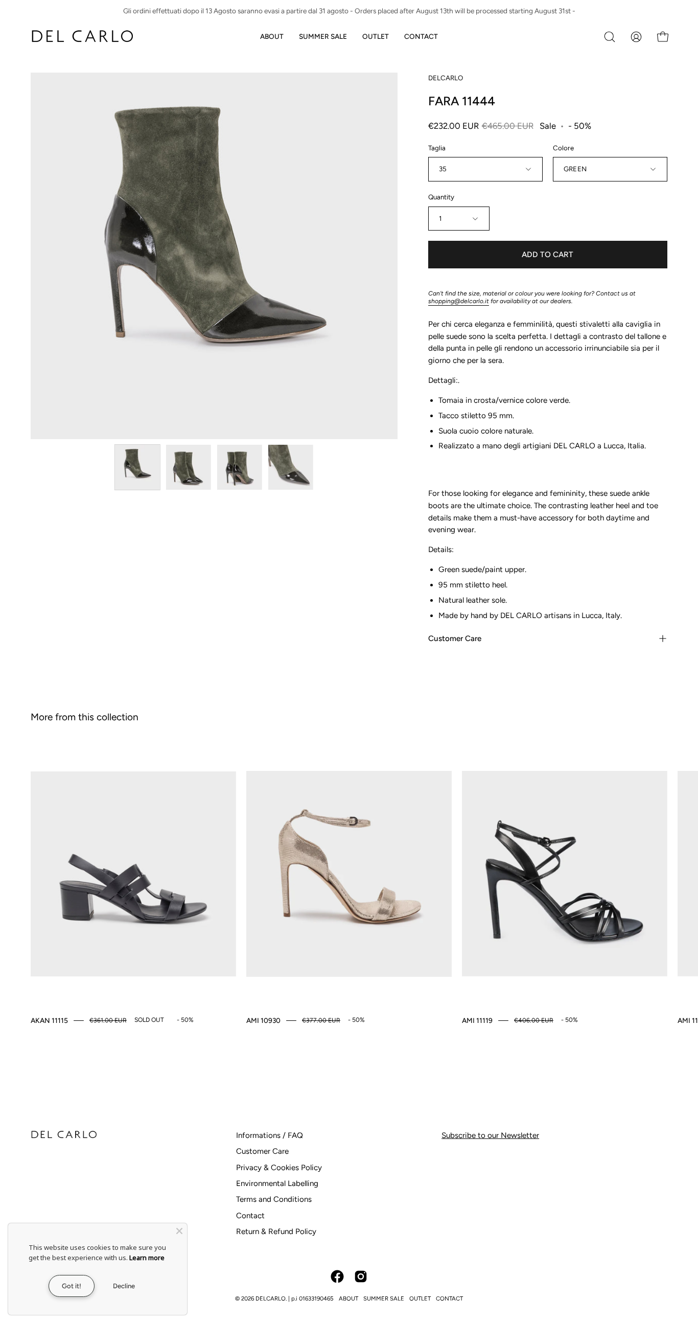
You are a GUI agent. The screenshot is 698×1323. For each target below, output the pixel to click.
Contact (250, 1215)
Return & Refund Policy (276, 1231)
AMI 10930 (263, 1020)
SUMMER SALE (383, 1298)
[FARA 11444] (137, 467)
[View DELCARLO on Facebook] (337, 1276)
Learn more (147, 1257)
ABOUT (348, 1298)
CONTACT (449, 1298)
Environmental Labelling (277, 1183)
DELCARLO (445, 78)
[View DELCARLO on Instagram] (360, 1276)
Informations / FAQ (269, 1135)
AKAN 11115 (49, 1020)
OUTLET (420, 1298)
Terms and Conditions (274, 1199)
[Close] (179, 1231)
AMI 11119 (477, 1020)
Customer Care (454, 638)
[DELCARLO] (82, 36)
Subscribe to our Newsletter (490, 1135)
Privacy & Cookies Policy (279, 1167)
